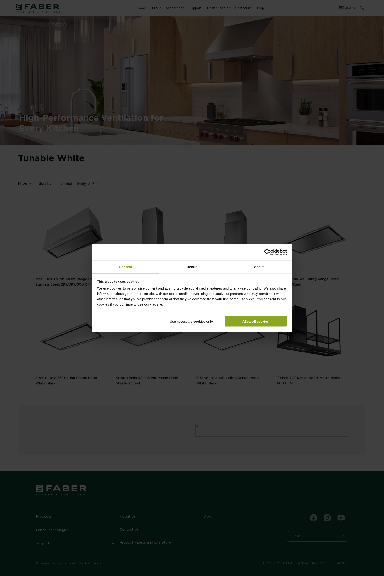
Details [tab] (192, 267)
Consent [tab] (125, 267)
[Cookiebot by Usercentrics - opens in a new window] (267, 252)
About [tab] (259, 267)
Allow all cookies (255, 321)
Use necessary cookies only (191, 321)
